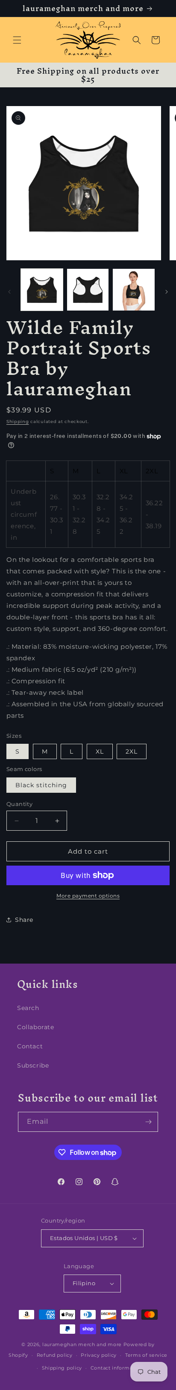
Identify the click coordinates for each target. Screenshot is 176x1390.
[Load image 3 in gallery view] (134, 290)
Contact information (117, 1368)
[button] (17, 40)
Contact (30, 1046)
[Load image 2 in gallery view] (88, 290)
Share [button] (24, 920)
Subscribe (33, 1065)
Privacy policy (99, 1355)
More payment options (88, 895)
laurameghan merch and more (82, 1344)
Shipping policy (62, 1368)
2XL (132, 751)
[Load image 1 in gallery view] (42, 290)
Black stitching (41, 785)
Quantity (19, 803)
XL (100, 751)
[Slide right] (166, 291)
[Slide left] (9, 291)
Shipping (17, 421)
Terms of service (146, 1355)
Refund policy (55, 1355)
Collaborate (35, 1027)
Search (28, 1008)
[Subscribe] (148, 1122)
